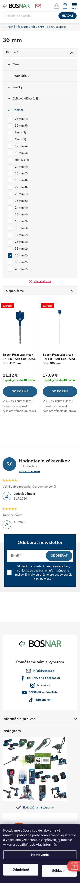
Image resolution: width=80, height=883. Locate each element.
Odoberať (59, 556)
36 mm (21, 255)
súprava (21, 160)
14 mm (21, 167)
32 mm (21, 126)
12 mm (21, 146)
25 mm (21, 194)
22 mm (21, 187)
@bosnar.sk (43, 700)
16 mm (21, 173)
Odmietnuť (20, 869)
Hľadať (67, 16)
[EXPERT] (20, 326)
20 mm (21, 180)
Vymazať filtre (42, 281)
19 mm (21, 221)
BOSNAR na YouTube (43, 692)
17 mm (21, 235)
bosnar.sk (43, 685)
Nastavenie (40, 854)
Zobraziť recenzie (29, 471)
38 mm (21, 262)
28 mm (21, 119)
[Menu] (74, 5)
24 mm (21, 208)
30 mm (21, 228)
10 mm (21, 153)
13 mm (21, 214)
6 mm (20, 139)
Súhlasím (59, 870)
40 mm (21, 269)
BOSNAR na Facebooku (43, 678)
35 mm (21, 249)
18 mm (21, 201)
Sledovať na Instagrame (38, 808)
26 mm (21, 242)
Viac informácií (47, 844)
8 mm (20, 132)
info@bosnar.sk (43, 671)
